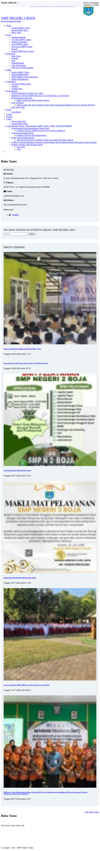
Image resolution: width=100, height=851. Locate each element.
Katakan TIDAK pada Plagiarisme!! (31, 135)
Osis (13, 61)
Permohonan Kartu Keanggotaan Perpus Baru (30, 128)
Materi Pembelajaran (19, 79)
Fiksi (19, 149)
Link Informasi (17, 103)
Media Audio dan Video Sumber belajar (33, 100)
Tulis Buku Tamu (92, 812)
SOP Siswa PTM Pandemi (22, 68)
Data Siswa (16, 56)
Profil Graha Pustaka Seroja (22, 138)
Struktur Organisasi (19, 42)
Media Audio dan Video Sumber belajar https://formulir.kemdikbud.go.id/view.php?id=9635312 (56, 105)
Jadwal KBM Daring (20, 75)
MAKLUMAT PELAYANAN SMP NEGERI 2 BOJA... (53, 5)
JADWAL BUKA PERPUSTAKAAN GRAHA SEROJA (41, 131)
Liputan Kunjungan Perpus (22, 133)
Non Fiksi (21, 147)
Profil (8, 35)
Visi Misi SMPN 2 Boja (21, 40)
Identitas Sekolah (18, 37)
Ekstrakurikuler (17, 63)
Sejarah (14, 49)
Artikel (9, 114)
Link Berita (16, 112)
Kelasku (14, 58)
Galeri (8, 119)
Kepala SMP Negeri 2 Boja (22, 51)
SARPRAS (11, 82)
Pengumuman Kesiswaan (21, 98)
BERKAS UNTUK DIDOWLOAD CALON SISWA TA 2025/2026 (40, 96)
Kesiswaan (10, 54)
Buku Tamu (16, 33)
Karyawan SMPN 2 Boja (21, 47)
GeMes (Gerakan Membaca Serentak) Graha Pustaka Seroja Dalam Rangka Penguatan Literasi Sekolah (54, 142)
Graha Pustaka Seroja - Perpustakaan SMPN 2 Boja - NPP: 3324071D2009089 (39, 126)
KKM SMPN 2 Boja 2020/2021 (24, 77)
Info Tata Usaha (18, 107)
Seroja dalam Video (19, 124)
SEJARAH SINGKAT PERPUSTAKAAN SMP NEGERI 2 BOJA (45, 140)
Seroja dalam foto (18, 121)
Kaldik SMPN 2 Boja (20, 72)
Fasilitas (14, 86)
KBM (8, 70)
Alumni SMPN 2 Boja (20, 28)
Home (8, 26)
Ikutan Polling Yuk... (19, 30)
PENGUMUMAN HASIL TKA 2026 (27, 93)
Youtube (15, 215)
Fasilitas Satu (16, 89)
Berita (8, 110)
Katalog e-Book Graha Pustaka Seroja (27, 145)
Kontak (9, 117)
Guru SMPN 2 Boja (19, 44)
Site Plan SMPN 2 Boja (21, 84)
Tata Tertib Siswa (18, 65)
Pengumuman (12, 91)
